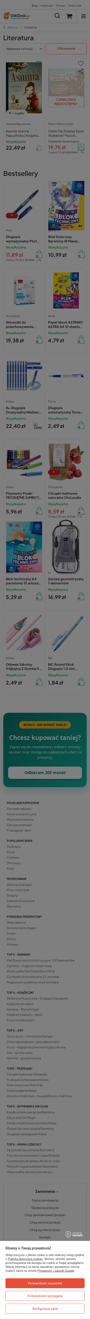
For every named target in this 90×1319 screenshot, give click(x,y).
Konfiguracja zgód (45, 1308)
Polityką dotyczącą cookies (25, 1259)
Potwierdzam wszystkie (45, 1283)
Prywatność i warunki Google (55, 1270)
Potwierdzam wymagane (45, 1296)
